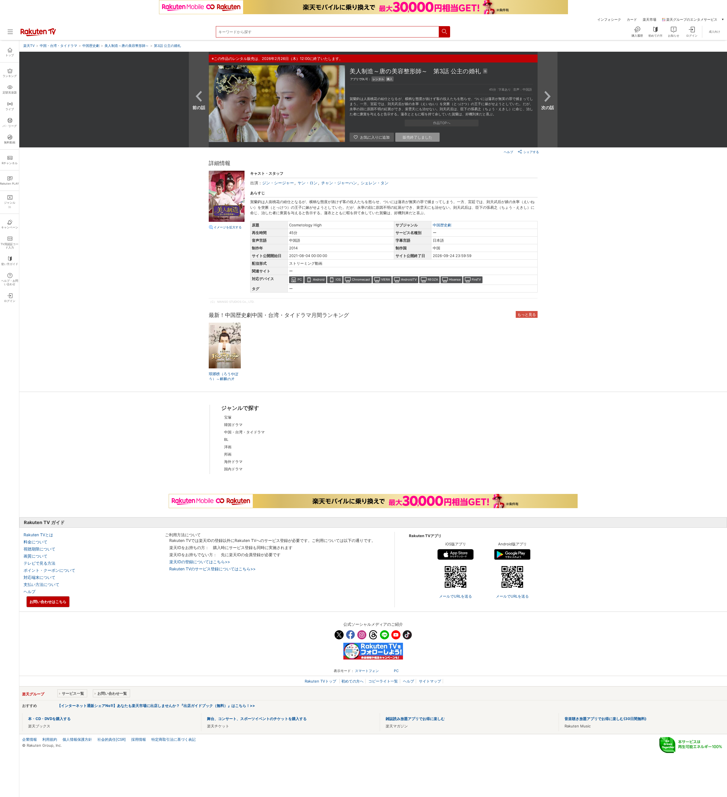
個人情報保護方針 (77, 739)
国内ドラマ (233, 469)
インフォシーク (609, 20)
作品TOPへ (441, 123)
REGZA (433, 279)
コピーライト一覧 (383, 681)
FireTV (476, 279)
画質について (35, 556)
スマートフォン (367, 671)
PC (300, 279)
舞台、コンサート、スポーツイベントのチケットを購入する (257, 718)
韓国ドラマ (233, 424)
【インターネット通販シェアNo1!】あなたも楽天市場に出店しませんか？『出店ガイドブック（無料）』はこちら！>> (156, 705)
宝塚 (227, 417)
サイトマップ (430, 681)
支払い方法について (41, 584)
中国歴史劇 (442, 225)
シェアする (531, 152)
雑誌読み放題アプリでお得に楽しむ (415, 718)
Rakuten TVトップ (321, 681)
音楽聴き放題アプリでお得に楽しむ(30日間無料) (605, 718)
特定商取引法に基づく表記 (173, 739)
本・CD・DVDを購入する (49, 718)
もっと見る (526, 314)
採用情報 (138, 739)
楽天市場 (649, 20)
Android (319, 279)
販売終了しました (417, 137)
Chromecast (361, 279)
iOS (338, 279)
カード (632, 20)
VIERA (385, 279)
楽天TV (29, 45)
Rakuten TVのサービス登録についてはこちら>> (212, 568)
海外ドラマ (233, 461)
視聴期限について (39, 548)
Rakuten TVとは (38, 534)
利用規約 (49, 739)
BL (226, 439)
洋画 (227, 447)
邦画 (227, 454)
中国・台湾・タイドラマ (244, 432)
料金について (35, 541)
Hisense (455, 279)
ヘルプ (508, 152)
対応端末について (39, 577)
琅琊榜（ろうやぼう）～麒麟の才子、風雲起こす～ (223, 379)
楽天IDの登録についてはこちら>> (199, 561)
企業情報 (29, 739)
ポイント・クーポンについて (49, 570)
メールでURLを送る (455, 596)
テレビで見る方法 (39, 563)
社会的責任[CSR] (111, 739)
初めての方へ (352, 681)
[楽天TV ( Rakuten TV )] (38, 35)
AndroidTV (409, 279)
